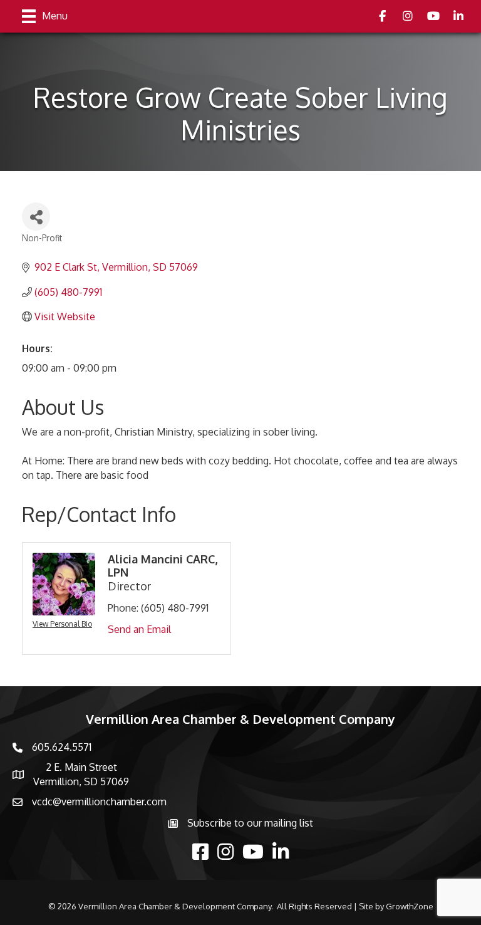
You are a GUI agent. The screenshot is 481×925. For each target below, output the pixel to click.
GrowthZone (409, 906)
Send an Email (139, 629)
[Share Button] (36, 216)
